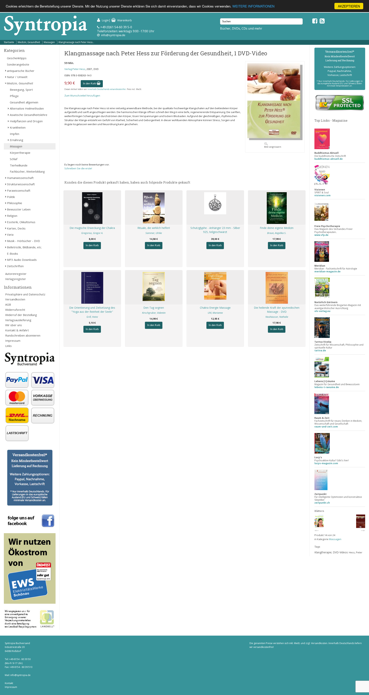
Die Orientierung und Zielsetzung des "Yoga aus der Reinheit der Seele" (92, 309)
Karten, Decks (16, 228)
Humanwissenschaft (20, 178)
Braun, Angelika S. (276, 233)
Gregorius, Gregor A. (92, 233)
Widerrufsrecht (15, 310)
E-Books (12, 253)
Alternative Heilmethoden (27, 108)
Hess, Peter (355, 552)
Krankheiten (18, 127)
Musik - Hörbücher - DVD (23, 241)
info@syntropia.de (113, 35)
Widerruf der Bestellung (21, 315)
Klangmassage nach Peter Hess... (76, 42)
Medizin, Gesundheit (29, 42)
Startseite (9, 42)
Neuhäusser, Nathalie (276, 316)
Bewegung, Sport (21, 89)
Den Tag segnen (153, 307)
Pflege (14, 96)
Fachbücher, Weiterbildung (27, 171)
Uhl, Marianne (215, 312)
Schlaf (13, 159)
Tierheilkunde (18, 165)
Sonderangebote (18, 64)
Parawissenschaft (18, 190)
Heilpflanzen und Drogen (26, 121)
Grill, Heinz (92, 316)
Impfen (14, 134)
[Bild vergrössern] (275, 139)
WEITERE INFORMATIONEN (253, 6)
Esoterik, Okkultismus (21, 222)
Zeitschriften (15, 266)
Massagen (49, 42)
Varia (10, 234)
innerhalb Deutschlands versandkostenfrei (106, 89)
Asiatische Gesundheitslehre (28, 115)
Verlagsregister (15, 279)
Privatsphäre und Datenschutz (25, 294)
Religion (12, 216)
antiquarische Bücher (20, 71)
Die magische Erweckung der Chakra (92, 228)
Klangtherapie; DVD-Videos (331, 552)
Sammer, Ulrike (153, 233)
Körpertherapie (20, 153)
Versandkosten (15, 299)
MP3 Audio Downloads (22, 260)
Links (8, 346)
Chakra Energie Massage (215, 307)
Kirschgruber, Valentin (153, 312)
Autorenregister (16, 274)
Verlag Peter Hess (74, 69)
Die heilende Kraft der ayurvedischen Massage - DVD (276, 309)
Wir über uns (13, 325)
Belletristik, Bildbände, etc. (24, 247)
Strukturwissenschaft (21, 184)
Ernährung (16, 140)
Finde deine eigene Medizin (276, 228)
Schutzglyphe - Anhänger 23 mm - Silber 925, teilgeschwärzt (215, 230)
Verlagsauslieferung (18, 320)
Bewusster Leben (19, 209)
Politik (11, 197)
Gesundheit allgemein (24, 102)
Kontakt (9, 683)
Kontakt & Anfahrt (17, 330)
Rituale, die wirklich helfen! (153, 228)
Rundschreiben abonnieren (22, 335)
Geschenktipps (17, 58)
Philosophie (14, 203)
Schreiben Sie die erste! (78, 168)
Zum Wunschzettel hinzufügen (82, 95)
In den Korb (90, 83)
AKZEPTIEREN (349, 6)
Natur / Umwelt (17, 77)
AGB (8, 304)
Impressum (12, 341)
